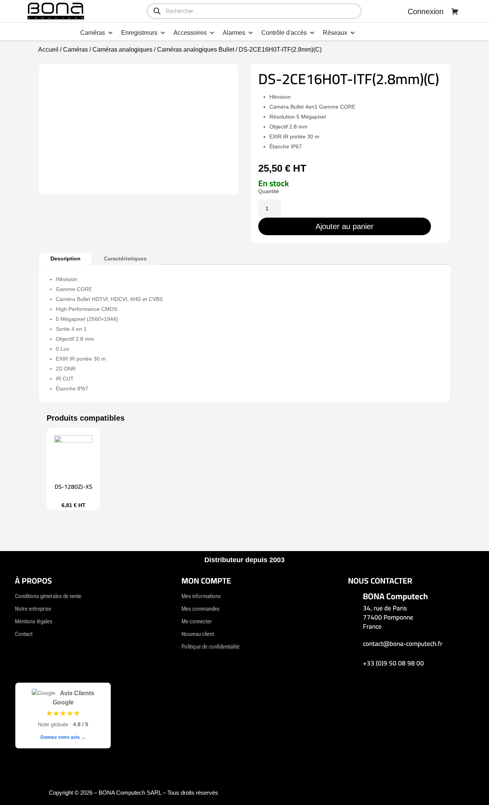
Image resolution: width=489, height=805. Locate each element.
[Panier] (455, 11)
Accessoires (190, 32)
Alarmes (234, 32)
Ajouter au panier (345, 226)
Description (65, 258)
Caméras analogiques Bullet (195, 49)
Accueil (48, 49)
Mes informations (201, 596)
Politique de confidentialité (210, 646)
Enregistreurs (139, 32)
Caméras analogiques (122, 49)
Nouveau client (197, 634)
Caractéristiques (125, 258)
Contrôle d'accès (284, 32)
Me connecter (196, 621)
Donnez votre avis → (63, 737)
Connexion (426, 11)
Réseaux (335, 32)
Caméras (92, 32)
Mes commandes (200, 608)
